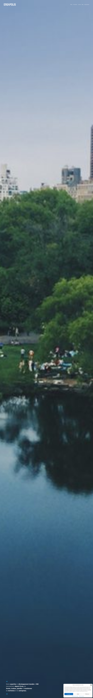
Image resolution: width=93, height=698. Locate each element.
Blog (82, 4)
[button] (91, 685)
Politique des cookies (75, 696)
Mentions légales (81, 696)
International (86, 4)
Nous (71, 4)
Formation (75, 4)
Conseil (79, 4)
